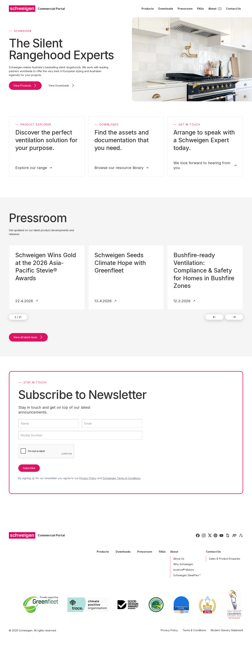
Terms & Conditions (194, 630)
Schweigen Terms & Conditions (122, 478)
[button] (215, 8)
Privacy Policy (87, 478)
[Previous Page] (214, 317)
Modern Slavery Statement (227, 630)
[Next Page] (234, 317)
